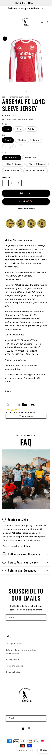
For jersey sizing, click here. (17, 546)
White (31, 129)
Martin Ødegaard (37, 164)
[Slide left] (20, 92)
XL (6, 146)
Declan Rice (31, 157)
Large (36, 140)
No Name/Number (35, 170)
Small (8, 140)
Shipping (15, 119)
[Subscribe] (43, 617)
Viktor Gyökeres (13, 164)
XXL (17, 146)
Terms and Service (14, 666)
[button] (3, 22)
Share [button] (8, 391)
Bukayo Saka (11, 157)
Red (7, 129)
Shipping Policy (13, 672)
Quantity (6, 177)
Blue (19, 129)
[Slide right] (32, 92)
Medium (22, 140)
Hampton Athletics (29, 750)
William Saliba (12, 170)
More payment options (26, 208)
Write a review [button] (26, 416)
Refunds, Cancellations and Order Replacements (21, 652)
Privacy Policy (12, 660)
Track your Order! (14, 644)
